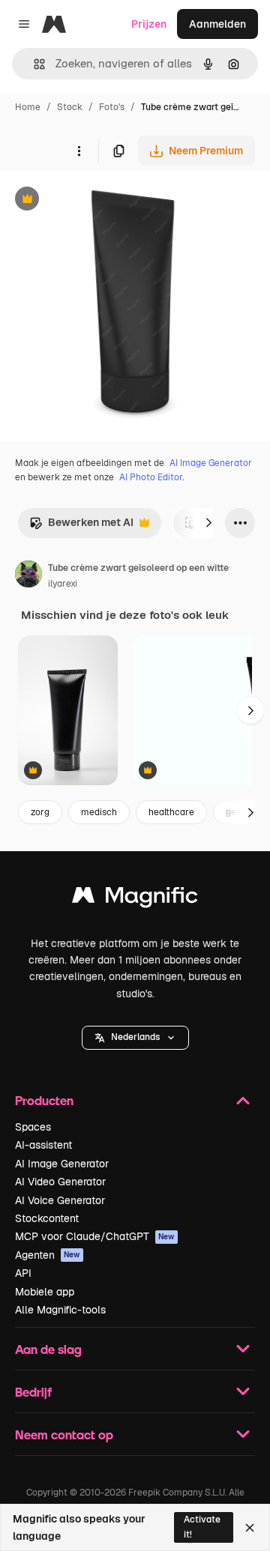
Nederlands (135, 1037)
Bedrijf (33, 1392)
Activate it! (202, 1527)
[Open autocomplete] (33, 64)
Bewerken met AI (81, 526)
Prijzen (148, 24)
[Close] (249, 1528)
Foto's (111, 107)
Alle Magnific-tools (60, 1309)
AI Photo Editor (150, 477)
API (23, 1273)
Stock (69, 107)
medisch (99, 812)
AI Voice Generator (60, 1200)
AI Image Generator (211, 463)
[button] (135, 1038)
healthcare (171, 812)
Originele (98, 200)
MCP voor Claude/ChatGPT (95, 1236)
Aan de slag (48, 1349)
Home (27, 107)
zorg (40, 812)
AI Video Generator (60, 1181)
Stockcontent (47, 1218)
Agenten (47, 1255)
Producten (44, 1100)
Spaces (33, 1127)
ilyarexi (62, 584)
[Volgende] (208, 523)
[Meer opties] (79, 151)
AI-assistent (43, 1145)
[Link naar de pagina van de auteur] (28, 576)
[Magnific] (135, 898)
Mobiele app (44, 1291)
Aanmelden (217, 24)
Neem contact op (64, 1434)
